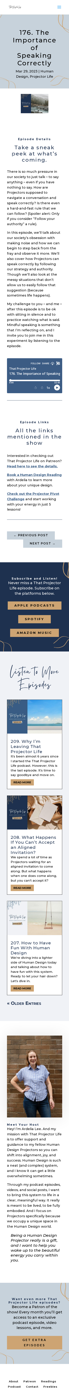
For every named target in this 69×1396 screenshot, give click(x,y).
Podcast (14, 1386)
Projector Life (41, 77)
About (13, 1381)
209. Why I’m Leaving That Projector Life (26, 746)
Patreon (29, 1381)
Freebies (50, 1386)
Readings (48, 1381)
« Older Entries (24, 1003)
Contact (32, 1386)
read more (22, 782)
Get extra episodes (34, 1342)
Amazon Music (34, 633)
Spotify (34, 619)
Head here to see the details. (32, 466)
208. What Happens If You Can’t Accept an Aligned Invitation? (33, 845)
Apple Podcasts (34, 605)
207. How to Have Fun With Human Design (31, 947)
